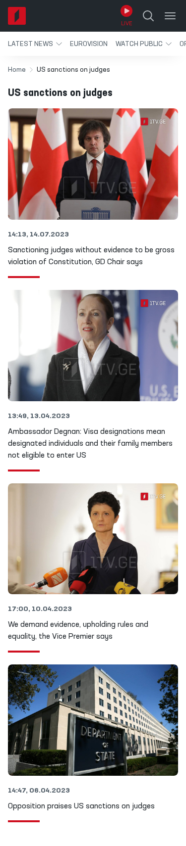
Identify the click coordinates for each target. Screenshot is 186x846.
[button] (35, 44)
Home (17, 69)
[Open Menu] (170, 16)
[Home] (17, 16)
